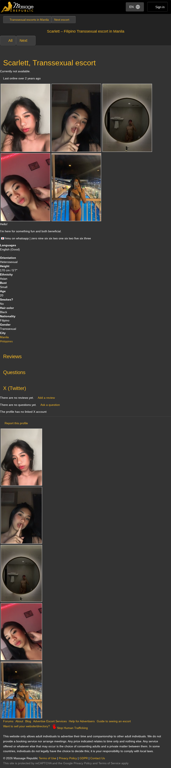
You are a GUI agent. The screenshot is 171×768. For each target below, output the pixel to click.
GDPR (83, 758)
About (19, 721)
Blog (28, 721)
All (10, 40)
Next (23, 40)
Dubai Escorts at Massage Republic (17, 7)
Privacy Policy (68, 758)
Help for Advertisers (82, 721)
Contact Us (97, 758)
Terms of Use (47, 758)
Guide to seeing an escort (114, 721)
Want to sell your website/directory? (26, 726)
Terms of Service (109, 763)
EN (131, 7)
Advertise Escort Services (50, 721)
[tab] (85, 355)
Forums (8, 721)
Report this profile (16, 423)
